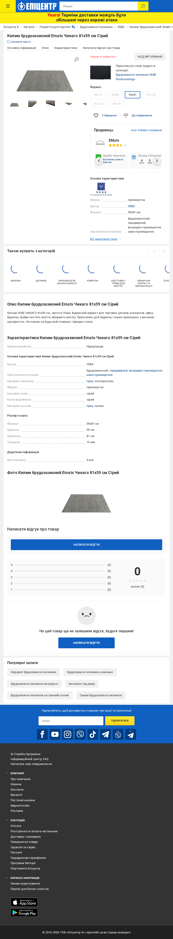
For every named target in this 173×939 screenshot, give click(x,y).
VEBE (131, 206)
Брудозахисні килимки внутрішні (34, 683)
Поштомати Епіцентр (25, 868)
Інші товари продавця (146, 130)
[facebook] (42, 734)
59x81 (133, 94)
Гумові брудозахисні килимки (101, 695)
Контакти (17, 789)
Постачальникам (23, 800)
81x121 (98, 103)
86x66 (117, 103)
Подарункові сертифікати (28, 858)
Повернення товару (24, 842)
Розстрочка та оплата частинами (34, 831)
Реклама (17, 810)
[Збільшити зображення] (76, 59)
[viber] (80, 734)
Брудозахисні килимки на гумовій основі (40, 695)
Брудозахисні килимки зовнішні (90, 672)
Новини (16, 784)
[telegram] (105, 734)
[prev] (154, 251)
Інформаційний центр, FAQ (29, 759)
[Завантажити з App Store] (24, 902)
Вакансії (16, 794)
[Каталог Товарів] (8, 6)
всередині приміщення (145, 370)
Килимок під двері (82, 683)
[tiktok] (92, 734)
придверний (118, 370)
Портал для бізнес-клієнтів (30, 889)
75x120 (150, 94)
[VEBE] (101, 189)
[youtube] (55, 734)
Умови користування (25, 883)
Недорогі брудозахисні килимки (33, 672)
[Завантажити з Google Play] (24, 913)
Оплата (16, 826)
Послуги (16, 852)
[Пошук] (143, 6)
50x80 (115, 94)
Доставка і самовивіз (26, 836)
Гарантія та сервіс (23, 847)
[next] (164, 251)
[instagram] (67, 734)
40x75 (98, 94)
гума (89, 381)
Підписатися (120, 720)
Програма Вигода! (23, 863)
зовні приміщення (99, 375)
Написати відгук (86, 544)
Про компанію (21, 779)
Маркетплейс (20, 805)
